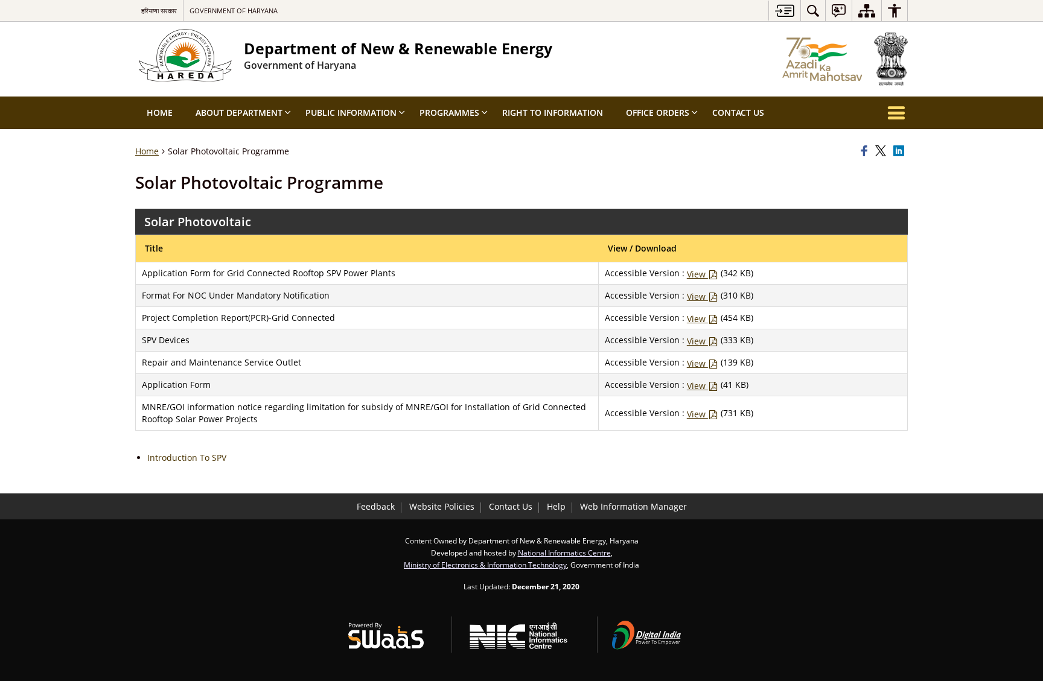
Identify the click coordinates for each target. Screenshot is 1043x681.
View (697, 274)
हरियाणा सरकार (159, 10)
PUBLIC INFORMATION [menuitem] (351, 112)
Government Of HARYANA (234, 10)
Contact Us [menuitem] (738, 112)
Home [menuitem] (160, 112)
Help (556, 506)
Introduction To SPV (186, 457)
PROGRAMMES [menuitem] (449, 112)
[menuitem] (813, 10)
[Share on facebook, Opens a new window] (866, 151)
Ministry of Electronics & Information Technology (485, 564)
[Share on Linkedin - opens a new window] (900, 151)
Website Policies (441, 506)
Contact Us (510, 506)
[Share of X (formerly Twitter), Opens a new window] (882, 151)
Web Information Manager (633, 506)
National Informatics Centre (564, 552)
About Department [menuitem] (239, 112)
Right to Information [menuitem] (552, 112)
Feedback (376, 506)
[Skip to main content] (784, 11)
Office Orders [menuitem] (657, 112)
